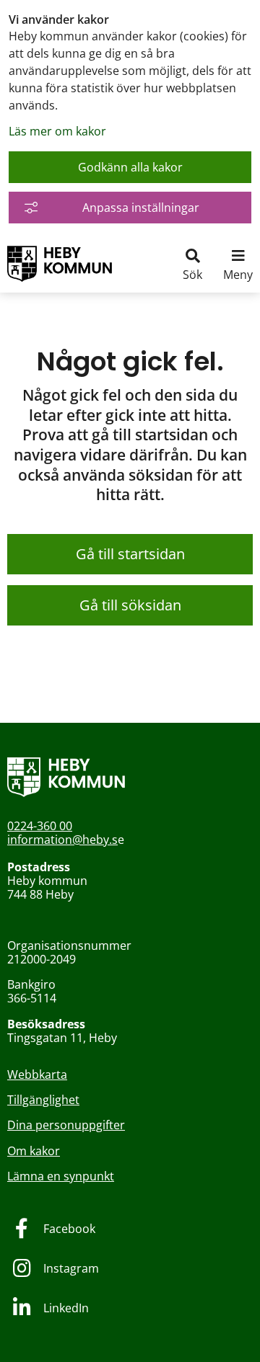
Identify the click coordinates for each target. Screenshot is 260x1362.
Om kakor (33, 1151)
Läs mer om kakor (57, 131)
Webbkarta (37, 1074)
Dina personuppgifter (66, 1125)
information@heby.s (62, 839)
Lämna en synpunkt (60, 1176)
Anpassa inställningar (140, 207)
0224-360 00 (39, 826)
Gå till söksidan (130, 605)
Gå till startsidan (130, 554)
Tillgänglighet (43, 1100)
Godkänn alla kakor (130, 167)
